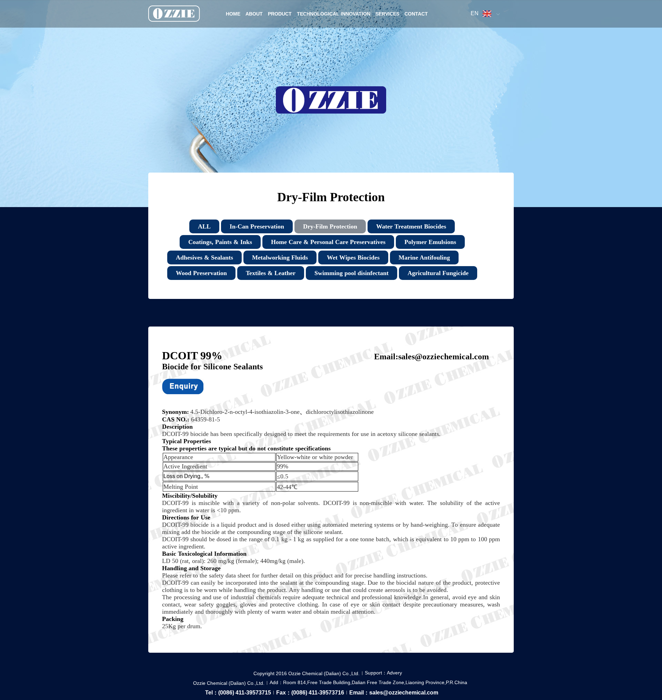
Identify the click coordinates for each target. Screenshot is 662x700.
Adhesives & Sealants (204, 257)
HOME (233, 14)
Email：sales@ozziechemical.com (393, 693)
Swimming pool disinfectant (351, 273)
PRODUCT (280, 14)
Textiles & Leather (270, 273)
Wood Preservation (201, 273)
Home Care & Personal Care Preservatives (328, 242)
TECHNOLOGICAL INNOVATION (333, 14)
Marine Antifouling (424, 257)
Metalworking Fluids (280, 257)
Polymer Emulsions (430, 242)
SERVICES (387, 14)
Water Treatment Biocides (411, 226)
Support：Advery (383, 672)
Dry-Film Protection (330, 226)
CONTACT (416, 14)
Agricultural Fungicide (438, 273)
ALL (204, 226)
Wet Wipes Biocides (353, 257)
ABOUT (254, 14)
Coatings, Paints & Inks (220, 242)
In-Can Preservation (257, 226)
